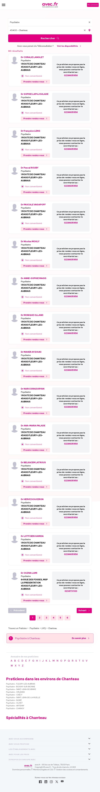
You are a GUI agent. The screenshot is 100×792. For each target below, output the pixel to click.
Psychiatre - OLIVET (14, 703)
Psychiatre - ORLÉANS (15, 692)
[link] (40, 782)
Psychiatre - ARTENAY (15, 705)
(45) (44, 628)
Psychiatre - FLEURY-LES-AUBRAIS (20, 684)
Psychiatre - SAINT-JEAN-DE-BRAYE (21, 689)
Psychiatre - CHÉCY (14, 695)
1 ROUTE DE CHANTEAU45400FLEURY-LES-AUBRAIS (33, 67)
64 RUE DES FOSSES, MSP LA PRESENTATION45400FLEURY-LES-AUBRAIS (34, 584)
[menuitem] (50, 738)
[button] (21, 738)
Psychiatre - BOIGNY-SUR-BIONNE (20, 686)
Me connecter (93, 5)
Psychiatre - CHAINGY (15, 708)
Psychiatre (26, 60)
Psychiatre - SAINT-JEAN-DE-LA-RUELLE (23, 697)
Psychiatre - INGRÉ (14, 700)
